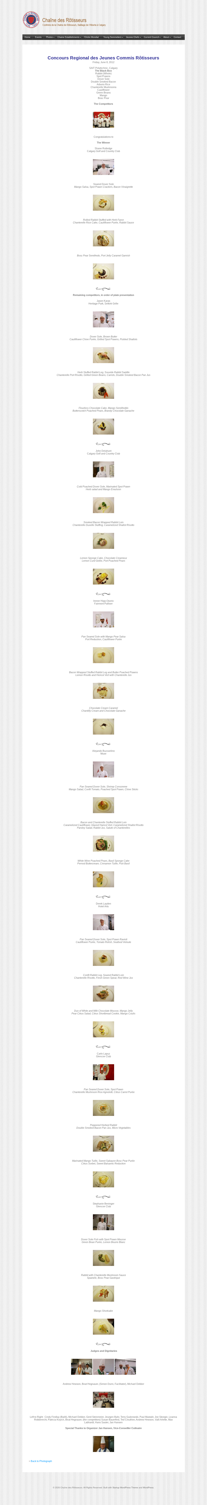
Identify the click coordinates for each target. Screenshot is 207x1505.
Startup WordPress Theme (125, 1487)
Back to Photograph (41, 1461)
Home (27, 37)
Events (38, 37)
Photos (49, 37)
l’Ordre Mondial (91, 37)
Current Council (151, 37)
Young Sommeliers (112, 37)
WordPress (148, 1487)
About (166, 37)
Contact (177, 37)
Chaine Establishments (68, 37)
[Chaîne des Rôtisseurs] (64, 26)
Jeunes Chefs (132, 37)
